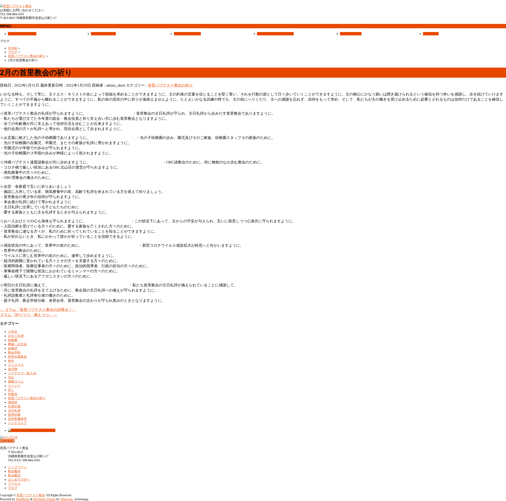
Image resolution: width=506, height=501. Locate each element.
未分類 (12, 369)
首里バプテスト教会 (31, 495)
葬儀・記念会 (17, 344)
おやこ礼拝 (16, 336)
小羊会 (12, 331)
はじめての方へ (19, 479)
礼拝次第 (14, 406)
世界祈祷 (14, 414)
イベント (14, 385)
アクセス (14, 483)
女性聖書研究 (17, 419)
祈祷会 (12, 394)
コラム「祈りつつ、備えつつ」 (28, 315)
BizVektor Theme (44, 499)
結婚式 (12, 348)
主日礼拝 (14, 410)
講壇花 (12, 402)
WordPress (22, 499)
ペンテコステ (17, 423)
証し (11, 390)
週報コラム (16, 381)
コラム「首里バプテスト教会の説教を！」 (38, 310)
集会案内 (14, 475)
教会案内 (14, 471)
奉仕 (11, 360)
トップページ (17, 467)
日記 (11, 377)
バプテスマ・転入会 (22, 373)
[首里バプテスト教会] (16, 6)
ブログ (12, 488)
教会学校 (14, 352)
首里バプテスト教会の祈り (170, 85)
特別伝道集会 (17, 356)
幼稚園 (12, 340)
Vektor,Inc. (67, 499)
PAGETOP (7, 441)
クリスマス (16, 365)
